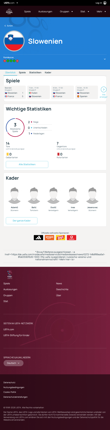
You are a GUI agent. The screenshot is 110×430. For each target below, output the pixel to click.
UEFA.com (8, 329)
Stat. (5, 301)
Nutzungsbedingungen (13, 387)
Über (58, 295)
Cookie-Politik (9, 392)
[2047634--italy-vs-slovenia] (38, 92)
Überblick (10, 72)
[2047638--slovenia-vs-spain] (86, 92)
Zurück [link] (10, 25)
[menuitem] (27, 11)
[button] (66, 11)
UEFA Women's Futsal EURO (9, 11)
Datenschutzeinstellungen (15, 397)
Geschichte (62, 289)
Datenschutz (9, 382)
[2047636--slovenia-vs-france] (62, 92)
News (59, 283)
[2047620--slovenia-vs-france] (14, 92)
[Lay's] (60, 237)
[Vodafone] (71, 237)
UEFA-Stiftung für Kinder (16, 335)
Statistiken (35, 72)
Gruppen (8, 295)
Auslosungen (10, 289)
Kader (48, 72)
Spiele (22, 72)
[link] (27, 11)
